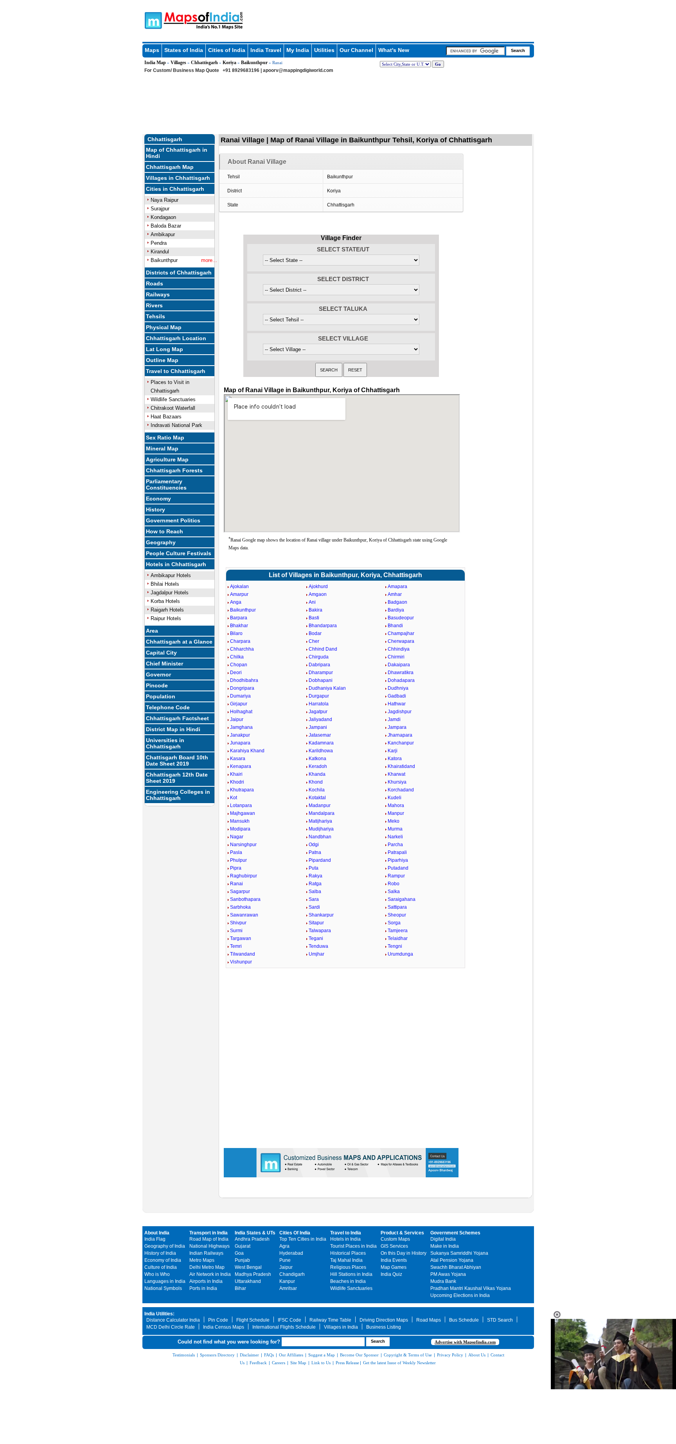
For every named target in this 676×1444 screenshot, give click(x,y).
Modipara (240, 829)
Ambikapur (163, 234)
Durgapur (319, 696)
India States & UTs (255, 1233)
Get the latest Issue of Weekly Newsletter (399, 1362)
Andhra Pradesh (252, 1239)
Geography (161, 542)
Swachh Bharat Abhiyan (455, 1267)
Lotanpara (241, 805)
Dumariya (240, 696)
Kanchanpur (401, 743)
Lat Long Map (164, 349)
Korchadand (401, 790)
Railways (158, 294)
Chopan (238, 664)
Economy (158, 498)
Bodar (315, 633)
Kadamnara (321, 743)
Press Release (347, 1362)
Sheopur (397, 915)
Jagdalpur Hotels (170, 593)
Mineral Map (162, 448)
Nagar (236, 836)
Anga (235, 602)
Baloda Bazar (166, 226)
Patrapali (397, 852)
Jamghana (241, 727)
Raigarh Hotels (167, 610)
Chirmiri (396, 657)
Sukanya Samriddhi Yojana (459, 1253)
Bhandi (395, 625)
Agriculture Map (167, 459)
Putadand (398, 868)
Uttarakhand (248, 1281)
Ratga (315, 883)
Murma (395, 829)
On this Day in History (403, 1253)
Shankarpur (321, 915)
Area (152, 631)
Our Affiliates (291, 1355)
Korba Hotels (165, 601)
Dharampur (321, 672)
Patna (315, 852)
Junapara (240, 743)
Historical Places (348, 1253)
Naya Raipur (164, 200)
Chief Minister (164, 663)
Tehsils (155, 316)
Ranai (236, 883)
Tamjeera (398, 930)
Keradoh (318, 766)
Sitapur (316, 923)
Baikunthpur (254, 62)
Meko (393, 821)
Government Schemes (455, 1233)
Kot (233, 797)
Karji (392, 750)
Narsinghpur (243, 844)
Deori (236, 672)
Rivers (154, 305)
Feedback (258, 1362)
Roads (154, 283)
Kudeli (394, 797)
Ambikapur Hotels (171, 575)
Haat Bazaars (166, 417)
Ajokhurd (318, 586)
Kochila (317, 790)
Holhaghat (241, 711)
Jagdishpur (400, 711)
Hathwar (397, 704)
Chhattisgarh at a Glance (179, 642)
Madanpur (320, 805)
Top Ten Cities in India (302, 1239)
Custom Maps (395, 1239)
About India (156, 1233)
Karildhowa (321, 750)
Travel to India (345, 1233)
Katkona (317, 758)
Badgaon (397, 602)
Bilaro (236, 633)
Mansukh (240, 821)
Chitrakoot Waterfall (173, 408)
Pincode (157, 685)
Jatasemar (320, 735)
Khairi (236, 774)
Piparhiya (398, 860)
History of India (160, 1253)
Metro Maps (201, 1260)
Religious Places (348, 1267)
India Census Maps (223, 1327)
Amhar (395, 594)
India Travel (265, 50)
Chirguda (319, 657)
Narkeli (395, 836)
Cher (314, 641)
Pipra (235, 868)
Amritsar (288, 1288)
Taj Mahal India (346, 1260)
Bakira (315, 610)
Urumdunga (400, 954)
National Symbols (163, 1288)
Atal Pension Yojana (451, 1260)
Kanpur (287, 1281)
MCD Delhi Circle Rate (170, 1327)
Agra (284, 1246)
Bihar (240, 1288)
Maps (152, 50)
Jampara (397, 727)
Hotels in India (345, 1239)
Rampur (396, 876)
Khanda (317, 774)
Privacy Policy (450, 1355)
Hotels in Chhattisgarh (176, 564)
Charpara (240, 641)
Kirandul (160, 252)
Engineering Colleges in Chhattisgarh (178, 795)
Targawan (240, 938)
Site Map (298, 1362)
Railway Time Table (330, 1320)
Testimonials (184, 1355)
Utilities (324, 50)
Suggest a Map (321, 1355)
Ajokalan (239, 586)
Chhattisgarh (204, 62)
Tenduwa (318, 946)
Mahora (396, 805)
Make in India (444, 1246)
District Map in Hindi (173, 729)
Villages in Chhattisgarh (178, 178)
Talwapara (320, 930)
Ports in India (203, 1288)
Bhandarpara (323, 625)
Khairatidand (401, 766)
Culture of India (160, 1267)
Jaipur (236, 719)
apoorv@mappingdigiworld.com (298, 70)
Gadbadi (397, 696)
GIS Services (394, 1246)
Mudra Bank (443, 1281)
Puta (313, 868)
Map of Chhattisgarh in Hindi (176, 153)
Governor (158, 674)
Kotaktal (317, 797)
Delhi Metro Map (207, 1267)
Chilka (237, 657)
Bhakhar (239, 625)
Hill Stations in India (351, 1274)
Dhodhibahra (244, 680)
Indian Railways (206, 1253)
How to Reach (164, 531)
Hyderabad (291, 1253)
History (155, 509)
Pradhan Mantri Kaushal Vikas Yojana (470, 1288)
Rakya (315, 876)
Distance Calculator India (173, 1320)
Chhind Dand (323, 649)
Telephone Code (168, 707)
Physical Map (164, 327)
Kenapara (240, 766)
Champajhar (401, 633)
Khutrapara (242, 790)
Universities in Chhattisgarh (165, 743)
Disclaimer (249, 1355)
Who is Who (157, 1274)
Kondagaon (163, 217)
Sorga (394, 923)
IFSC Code (289, 1320)
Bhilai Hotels (165, 584)
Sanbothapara (245, 899)
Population (160, 696)
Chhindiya (399, 649)
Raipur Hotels (166, 618)
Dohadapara (401, 680)
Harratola (319, 704)
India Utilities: (159, 1314)
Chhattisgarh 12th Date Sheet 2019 (177, 777)
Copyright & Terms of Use (408, 1355)
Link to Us (321, 1362)
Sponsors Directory (217, 1355)
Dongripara (242, 688)
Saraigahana (401, 899)
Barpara (238, 618)
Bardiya (396, 610)
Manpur (396, 813)
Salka (394, 891)
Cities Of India (294, 1233)
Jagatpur (318, 711)
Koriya (229, 62)
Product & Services (402, 1233)
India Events (394, 1260)
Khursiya (397, 782)
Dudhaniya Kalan (327, 688)
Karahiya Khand (247, 750)
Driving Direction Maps (384, 1320)
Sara (314, 899)
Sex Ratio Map (165, 437)
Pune (285, 1260)
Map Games (393, 1267)
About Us (476, 1355)
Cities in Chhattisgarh (175, 189)
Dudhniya (398, 688)
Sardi (314, 907)
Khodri (237, 782)
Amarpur (239, 594)
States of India (183, 50)
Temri (236, 946)
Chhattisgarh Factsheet (177, 718)
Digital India (443, 1239)
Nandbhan (320, 836)
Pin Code (218, 1320)
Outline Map (162, 360)
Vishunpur (241, 962)
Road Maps (428, 1320)
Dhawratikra (401, 672)
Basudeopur (401, 618)
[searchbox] (475, 51)
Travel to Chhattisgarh (175, 371)
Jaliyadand (320, 719)
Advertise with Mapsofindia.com (465, 1342)
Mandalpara (321, 813)
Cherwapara (401, 641)
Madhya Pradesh (253, 1274)
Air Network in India (210, 1274)
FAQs (269, 1355)
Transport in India (208, 1233)
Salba (315, 891)
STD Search (500, 1320)
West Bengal (248, 1267)
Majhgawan (242, 813)
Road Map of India (208, 1239)
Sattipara (397, 907)
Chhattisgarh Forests (174, 470)
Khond (316, 782)
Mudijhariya (321, 829)
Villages (178, 62)
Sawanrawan (244, 915)
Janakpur (240, 735)
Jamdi (394, 719)
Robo (393, 883)
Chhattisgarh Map (170, 167)
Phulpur (238, 860)
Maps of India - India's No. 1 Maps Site (152, 20)
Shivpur (238, 923)
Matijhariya (320, 821)
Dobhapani (321, 680)
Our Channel (356, 50)
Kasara (237, 758)
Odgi (314, 844)
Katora (395, 758)
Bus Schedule (464, 1320)
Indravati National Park (176, 425)
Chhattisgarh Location (176, 338)
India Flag (154, 1239)
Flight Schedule (253, 1320)
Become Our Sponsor (359, 1355)
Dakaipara (399, 664)
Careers (278, 1362)
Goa (239, 1253)
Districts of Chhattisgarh (179, 272)
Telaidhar (398, 938)
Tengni (395, 946)
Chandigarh (292, 1274)
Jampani (318, 727)
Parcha (395, 844)
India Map (155, 62)
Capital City (161, 652)
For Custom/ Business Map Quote (181, 70)
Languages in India (164, 1281)
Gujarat (242, 1246)
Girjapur (238, 704)
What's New (393, 50)
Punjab (242, 1260)
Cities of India (226, 50)
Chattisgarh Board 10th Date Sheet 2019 (177, 760)
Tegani (316, 938)
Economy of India (162, 1260)
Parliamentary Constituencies (166, 484)
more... (209, 260)
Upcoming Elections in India (460, 1295)
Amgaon (318, 594)
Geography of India (164, 1246)
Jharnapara (400, 735)
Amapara (397, 586)
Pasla (236, 852)
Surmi (236, 930)
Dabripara (319, 664)
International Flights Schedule (284, 1327)
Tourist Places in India (353, 1246)
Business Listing (383, 1327)
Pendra (159, 243)
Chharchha (242, 649)
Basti (314, 618)
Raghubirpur (243, 876)
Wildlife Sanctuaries (173, 399)
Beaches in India (348, 1281)
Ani (312, 602)
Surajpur (160, 209)
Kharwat (396, 774)
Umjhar (316, 954)
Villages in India (341, 1327)
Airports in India (206, 1281)
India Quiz (391, 1274)
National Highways (209, 1246)
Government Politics (173, 520)
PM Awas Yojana (448, 1274)
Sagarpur (240, 891)
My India (297, 50)
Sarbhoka (240, 907)
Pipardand (320, 860)
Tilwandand (242, 954)
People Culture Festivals (178, 553)
